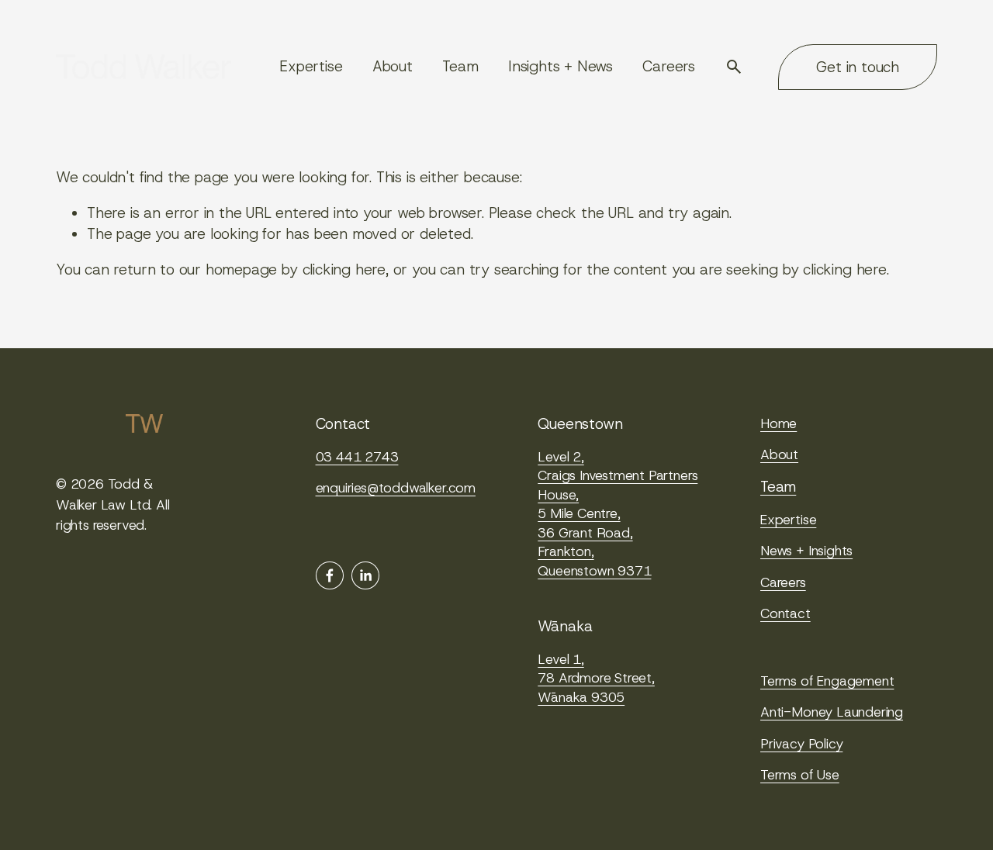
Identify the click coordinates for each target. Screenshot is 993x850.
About (392, 66)
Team (460, 66)
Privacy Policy (801, 743)
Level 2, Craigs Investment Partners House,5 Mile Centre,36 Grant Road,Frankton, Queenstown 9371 (617, 513)
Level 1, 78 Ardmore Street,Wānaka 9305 (596, 678)
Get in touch (857, 67)
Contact (785, 613)
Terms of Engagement (827, 681)
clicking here (344, 269)
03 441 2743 (357, 456)
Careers (668, 66)
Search (734, 67)
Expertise (310, 66)
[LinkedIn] (365, 575)
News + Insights (806, 550)
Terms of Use (799, 774)
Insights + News (560, 66)
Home (778, 423)
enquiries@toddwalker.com (396, 488)
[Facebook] (330, 575)
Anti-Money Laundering (831, 712)
